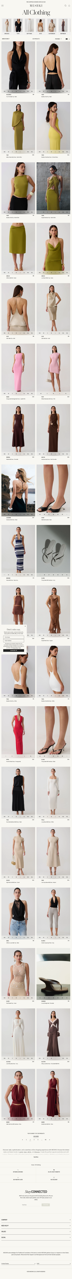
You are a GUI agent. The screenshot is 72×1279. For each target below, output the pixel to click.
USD (38, 1263)
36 (44, 514)
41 (66, 514)
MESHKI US (32, 1271)
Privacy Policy (15, 647)
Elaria (43, 578)
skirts (29, 1152)
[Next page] (49, 1140)
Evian (43, 518)
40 (62, 514)
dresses (37, 1152)
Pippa (8, 759)
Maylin (43, 457)
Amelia (8, 276)
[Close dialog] (25, 626)
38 (53, 514)
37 (48, 514)
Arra (7, 941)
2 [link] (30, 1140)
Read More (36, 1157)
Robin (8, 397)
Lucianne (9, 518)
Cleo (7, 336)
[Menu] (2, 6)
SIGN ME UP (13, 650)
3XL (32, 91)
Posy (43, 397)
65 (45, 1139)
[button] (65, 5)
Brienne (8, 578)
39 (57, 514)
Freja (43, 820)
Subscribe (45, 1205)
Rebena (8, 457)
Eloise (8, 1001)
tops (25, 1152)
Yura (43, 95)
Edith (43, 639)
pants (21, 1152)
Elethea (8, 1062)
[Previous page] (22, 1140)
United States (5, 1263)
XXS (4, 91)
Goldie (8, 880)
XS (8, 91)
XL (24, 91)
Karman (43, 1001)
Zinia (43, 880)
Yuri (7, 155)
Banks (8, 1122)
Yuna (43, 215)
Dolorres (9, 95)
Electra (43, 1062)
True (7, 820)
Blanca (43, 941)
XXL (28, 91)
